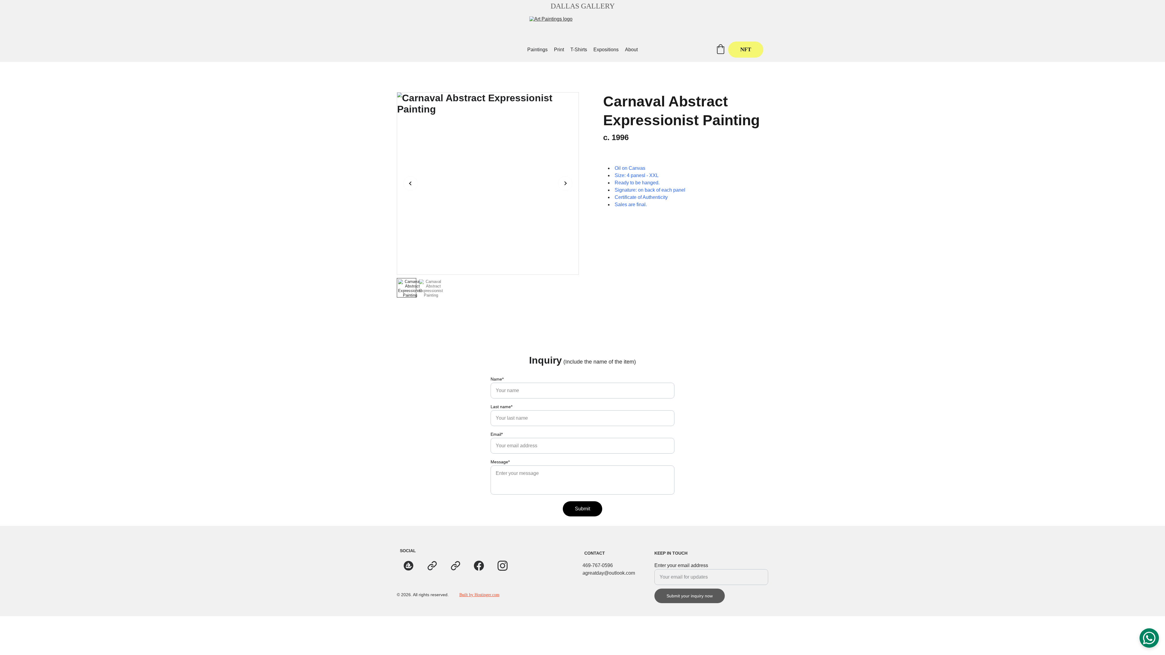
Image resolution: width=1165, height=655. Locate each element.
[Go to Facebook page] (479, 566)
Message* (500, 461)
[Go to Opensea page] (409, 566)
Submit (582, 508)
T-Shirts (578, 49)
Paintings (537, 49)
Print (559, 49)
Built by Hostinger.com (479, 595)
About (631, 49)
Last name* (501, 406)
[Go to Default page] (432, 566)
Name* (497, 379)
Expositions (606, 49)
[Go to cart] (720, 49)
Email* (497, 434)
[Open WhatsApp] (1149, 638)
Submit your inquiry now (690, 595)
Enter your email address (681, 565)
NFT (745, 49)
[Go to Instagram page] (503, 566)
